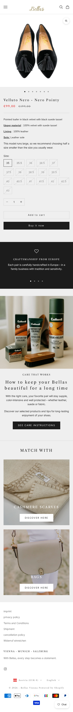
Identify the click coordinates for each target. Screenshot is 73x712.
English (51, 680)
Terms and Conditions (16, 623)
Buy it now (36, 225)
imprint (8, 611)
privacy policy (12, 617)
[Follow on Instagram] (5, 669)
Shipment (9, 628)
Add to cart (36, 214)
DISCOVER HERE (36, 517)
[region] (36, 262)
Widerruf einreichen (15, 640)
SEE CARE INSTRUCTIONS (36, 425)
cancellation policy (14, 634)
